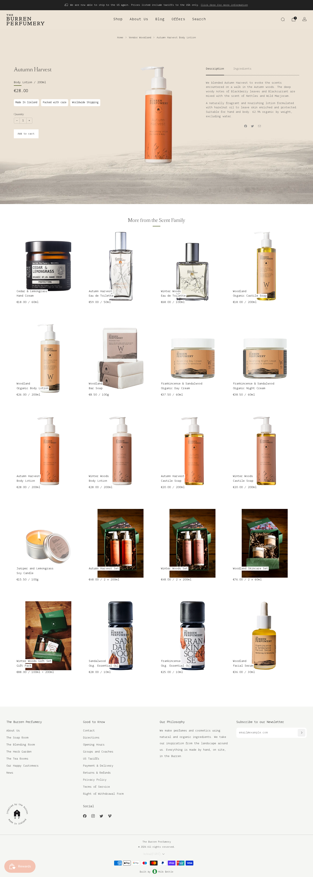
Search (199, 19)
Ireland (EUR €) (152, 854)
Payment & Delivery (98, 765)
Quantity (19, 114)
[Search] (283, 19)
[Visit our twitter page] (101, 816)
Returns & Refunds (97, 772)
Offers (178, 19)
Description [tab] (215, 68)
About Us (139, 19)
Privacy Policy (94, 779)
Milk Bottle (165, 872)
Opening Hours (94, 744)
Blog (160, 19)
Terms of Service (96, 787)
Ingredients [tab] (242, 68)
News (9, 772)
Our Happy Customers (22, 765)
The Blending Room (20, 744)
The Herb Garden (19, 751)
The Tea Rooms (17, 758)
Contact (89, 730)
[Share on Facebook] (246, 126)
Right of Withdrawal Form (103, 794)
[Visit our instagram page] (93, 816)
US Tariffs (91, 758)
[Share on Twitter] (252, 126)
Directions (91, 737)
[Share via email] (259, 126)
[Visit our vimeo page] (109, 816)
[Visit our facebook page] (84, 816)
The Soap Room (17, 737)
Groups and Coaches (98, 751)
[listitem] (156, 5)
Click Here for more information (224, 5)
